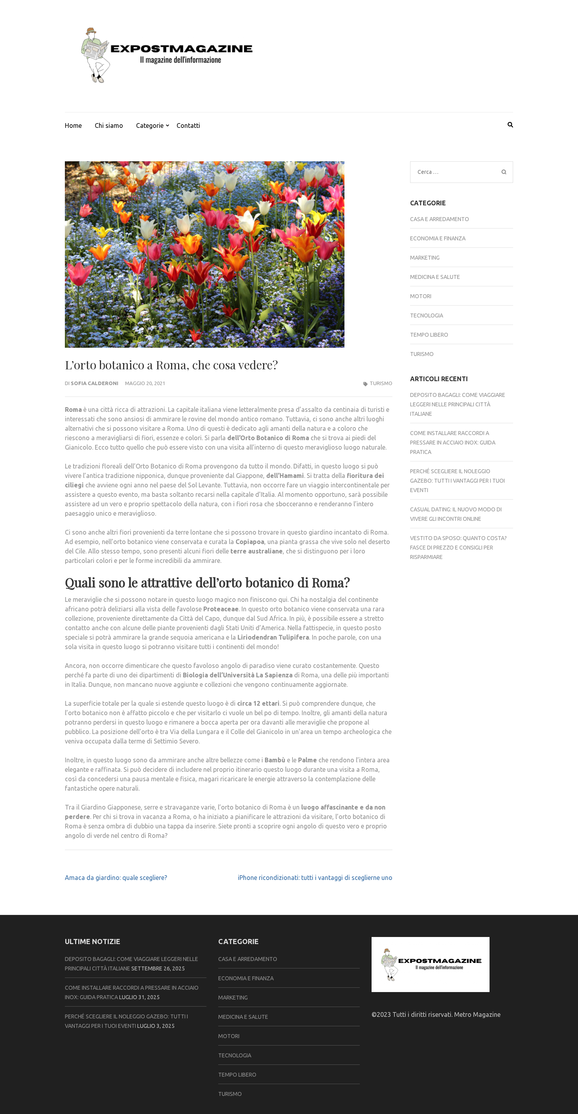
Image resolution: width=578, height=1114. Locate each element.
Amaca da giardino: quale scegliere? (116, 877)
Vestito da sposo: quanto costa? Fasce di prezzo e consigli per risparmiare (458, 547)
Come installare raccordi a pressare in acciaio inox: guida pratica (452, 442)
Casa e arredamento (439, 219)
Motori (420, 296)
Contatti (188, 125)
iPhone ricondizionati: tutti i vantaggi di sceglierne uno (315, 877)
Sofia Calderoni (94, 383)
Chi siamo (109, 125)
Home (73, 125)
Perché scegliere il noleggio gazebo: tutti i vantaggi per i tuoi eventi (457, 480)
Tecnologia (426, 315)
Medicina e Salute (435, 277)
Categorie (150, 125)
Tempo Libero (429, 335)
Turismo (381, 383)
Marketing (425, 258)
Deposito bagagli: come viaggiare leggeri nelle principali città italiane (457, 404)
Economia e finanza (438, 238)
